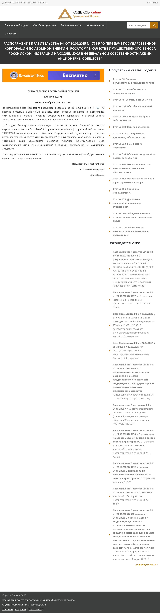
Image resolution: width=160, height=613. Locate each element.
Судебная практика (44, 25)
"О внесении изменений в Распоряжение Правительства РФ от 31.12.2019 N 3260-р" (133, 300)
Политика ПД (36, 609)
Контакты (152, 2)
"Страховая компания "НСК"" (134, 473)
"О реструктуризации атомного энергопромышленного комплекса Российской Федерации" (134, 350)
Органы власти (96, 25)
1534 (97, 107)
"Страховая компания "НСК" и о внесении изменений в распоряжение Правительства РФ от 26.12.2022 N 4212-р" (134, 443)
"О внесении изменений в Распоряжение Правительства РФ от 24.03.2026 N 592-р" (133, 496)
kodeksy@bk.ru (38, 604)
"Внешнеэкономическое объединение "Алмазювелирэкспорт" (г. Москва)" (133, 381)
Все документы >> (147, 564)
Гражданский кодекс (16, 25)
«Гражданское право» (62, 599)
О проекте (10, 33)
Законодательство (71, 25)
